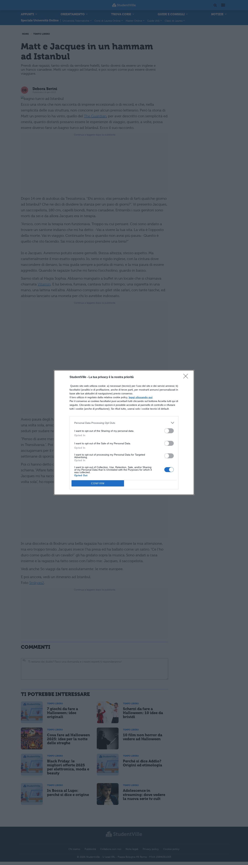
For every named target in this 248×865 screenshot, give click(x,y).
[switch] (169, 430)
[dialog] (124, 432)
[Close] (186, 377)
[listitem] (124, 423)
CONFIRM (98, 483)
